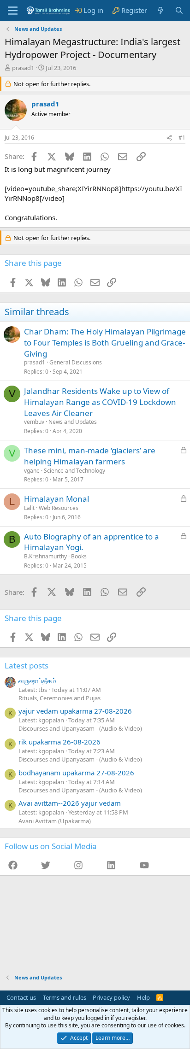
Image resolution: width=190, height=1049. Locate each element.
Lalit (29, 508)
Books (79, 556)
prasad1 (23, 68)
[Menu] (13, 10)
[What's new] (161, 10)
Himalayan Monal (56, 498)
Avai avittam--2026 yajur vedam (69, 803)
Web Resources (58, 508)
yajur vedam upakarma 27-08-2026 (75, 710)
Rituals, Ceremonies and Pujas (59, 698)
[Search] (179, 10)
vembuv (34, 422)
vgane (32, 471)
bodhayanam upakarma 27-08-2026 (76, 772)
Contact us (21, 997)
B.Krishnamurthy (45, 556)
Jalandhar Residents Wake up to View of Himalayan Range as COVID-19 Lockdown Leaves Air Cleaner (100, 402)
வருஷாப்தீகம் (37, 680)
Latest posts (26, 665)
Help (143, 997)
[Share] (169, 138)
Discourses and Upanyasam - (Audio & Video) (80, 728)
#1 (181, 137)
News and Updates (72, 422)
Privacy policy (111, 997)
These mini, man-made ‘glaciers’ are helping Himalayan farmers (89, 456)
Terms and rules (64, 997)
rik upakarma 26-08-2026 (59, 741)
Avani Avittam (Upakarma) (54, 821)
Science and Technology (74, 471)
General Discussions (75, 362)
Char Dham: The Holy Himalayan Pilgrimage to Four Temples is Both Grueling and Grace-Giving (105, 342)
